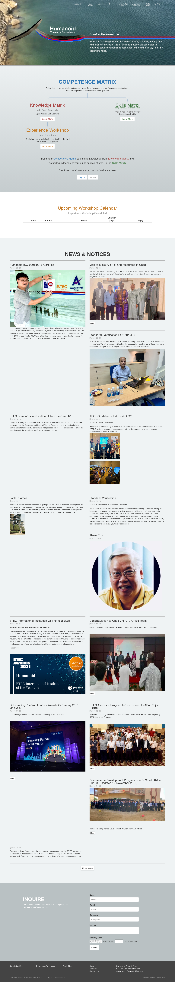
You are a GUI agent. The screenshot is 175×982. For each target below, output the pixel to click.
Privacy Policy (161, 978)
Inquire (93, 177)
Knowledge (123, 4)
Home (92, 966)
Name (92, 895)
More (92, 323)
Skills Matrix (68, 966)
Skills (147, 4)
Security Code (96, 937)
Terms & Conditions (149, 978)
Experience (137, 4)
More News (87, 868)
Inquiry (93, 925)
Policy (112, 3)
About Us (78, 3)
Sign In (160, 3)
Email (92, 905)
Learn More (47, 118)
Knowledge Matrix (17, 966)
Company (94, 915)
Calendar (101, 3)
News (90, 4)
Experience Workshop (45, 966)
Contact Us (94, 971)
